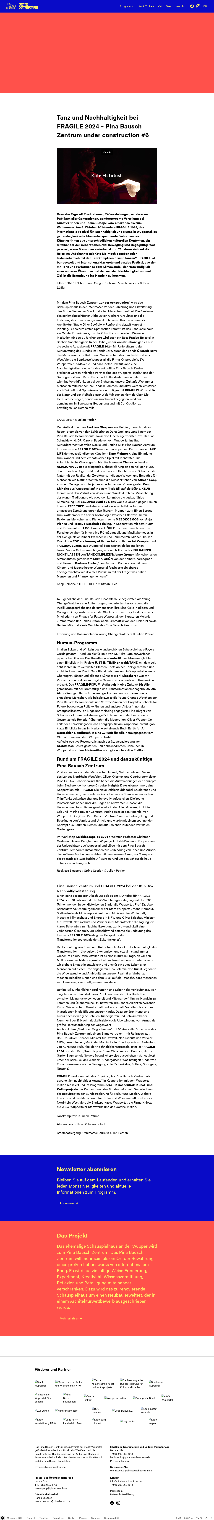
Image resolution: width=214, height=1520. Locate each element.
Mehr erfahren (69, 1318)
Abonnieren (67, 1203)
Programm (126, 6)
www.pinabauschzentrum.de (50, 1467)
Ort (160, 6)
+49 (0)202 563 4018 (121, 1454)
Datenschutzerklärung (122, 1494)
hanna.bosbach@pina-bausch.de (52, 1501)
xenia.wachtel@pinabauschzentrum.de (131, 1470)
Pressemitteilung (119, 1461)
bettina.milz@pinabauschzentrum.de (130, 1457)
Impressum (116, 1490)
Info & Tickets (145, 6)
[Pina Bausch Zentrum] (11, 6)
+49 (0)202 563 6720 (46, 1484)
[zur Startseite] (27, 6)
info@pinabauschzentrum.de (126, 1481)
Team (169, 6)
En (205, 6)
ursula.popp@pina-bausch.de (51, 1488)
